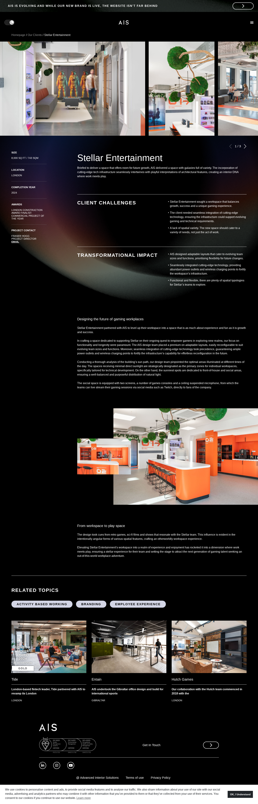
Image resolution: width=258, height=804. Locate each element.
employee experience (138, 604)
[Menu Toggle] (252, 22)
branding (91, 604)
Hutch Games (182, 679)
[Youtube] (70, 765)
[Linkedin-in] (42, 765)
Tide (14, 679)
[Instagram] (56, 765)
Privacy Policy (160, 777)
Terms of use (135, 777)
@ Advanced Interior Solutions (97, 777)
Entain (96, 679)
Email (15, 241)
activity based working (42, 604)
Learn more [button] (84, 797)
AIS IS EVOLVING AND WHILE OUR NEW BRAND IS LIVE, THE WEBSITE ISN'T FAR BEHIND (83, 5)
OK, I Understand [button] (240, 794)
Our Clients (35, 34)
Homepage (18, 34)
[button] (245, 146)
